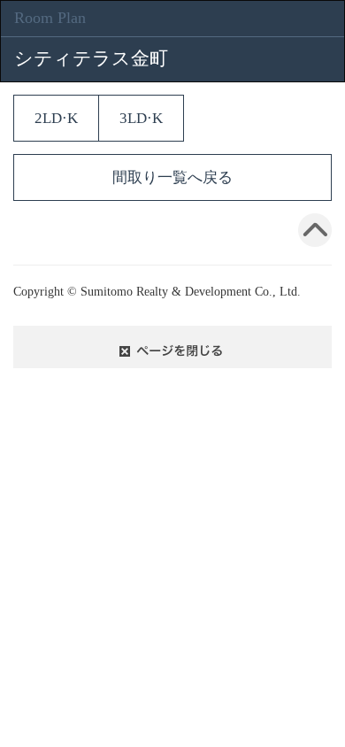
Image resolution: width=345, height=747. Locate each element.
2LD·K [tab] (56, 118)
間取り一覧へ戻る (172, 177)
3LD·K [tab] (141, 118)
